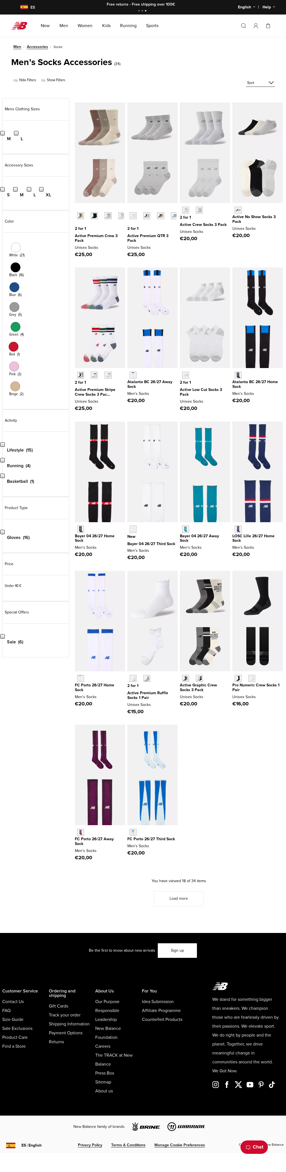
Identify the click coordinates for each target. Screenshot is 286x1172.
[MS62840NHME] (80, 678)
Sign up (177, 950)
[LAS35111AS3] (199, 678)
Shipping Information (69, 1024)
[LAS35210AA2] (108, 375)
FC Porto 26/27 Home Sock (94, 687)
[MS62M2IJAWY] (80, 832)
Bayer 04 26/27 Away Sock (199, 538)
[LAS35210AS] (80, 375)
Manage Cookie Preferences (179, 1145)
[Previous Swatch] (77, 209)
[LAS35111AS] (185, 678)
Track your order (64, 1015)
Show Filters (55, 80)
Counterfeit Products (162, 1019)
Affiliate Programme (161, 1010)
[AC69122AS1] (160, 215)
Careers (102, 1046)
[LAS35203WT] (185, 210)
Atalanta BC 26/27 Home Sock (255, 384)
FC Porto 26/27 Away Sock (94, 841)
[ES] (20, 7)
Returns (56, 1042)
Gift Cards (58, 1006)
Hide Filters (27, 80)
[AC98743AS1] (80, 215)
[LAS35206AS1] (238, 210)
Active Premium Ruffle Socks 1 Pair (147, 695)
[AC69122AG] (174, 215)
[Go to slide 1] (139, 11)
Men (17, 46)
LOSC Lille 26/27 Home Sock (253, 538)
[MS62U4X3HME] (80, 529)
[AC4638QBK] (238, 678)
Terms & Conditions (128, 1145)
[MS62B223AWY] (185, 529)
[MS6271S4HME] (238, 529)
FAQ (6, 1010)
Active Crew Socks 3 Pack (203, 224)
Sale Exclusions (17, 1028)
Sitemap (103, 1082)
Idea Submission (158, 1001)
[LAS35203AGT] (199, 210)
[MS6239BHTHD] (133, 529)
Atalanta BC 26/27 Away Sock (149, 384)
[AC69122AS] (146, 215)
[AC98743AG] (108, 215)
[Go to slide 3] (146, 11)
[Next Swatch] (77, 224)
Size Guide (12, 1019)
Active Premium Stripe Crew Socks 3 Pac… (95, 392)
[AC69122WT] (133, 215)
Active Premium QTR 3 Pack (147, 238)
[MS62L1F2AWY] (133, 375)
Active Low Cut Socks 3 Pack (201, 392)
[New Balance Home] (21, 26)
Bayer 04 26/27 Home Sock (95, 538)
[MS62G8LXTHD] (133, 832)
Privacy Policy (90, 1145)
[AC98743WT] (122, 215)
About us (104, 1091)
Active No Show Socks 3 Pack (254, 219)
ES (32, 1145)
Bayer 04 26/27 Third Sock (151, 543)
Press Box (104, 1073)
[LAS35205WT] (185, 375)
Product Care (15, 1037)
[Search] (243, 25)
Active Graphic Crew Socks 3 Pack (198, 687)
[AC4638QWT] (251, 678)
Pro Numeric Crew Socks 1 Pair (256, 687)
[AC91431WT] (133, 678)
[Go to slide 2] (143, 11)
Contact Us (13, 1001)
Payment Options (65, 1033)
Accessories (37, 46)
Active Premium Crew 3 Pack (96, 238)
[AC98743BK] (94, 215)
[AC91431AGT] (146, 678)
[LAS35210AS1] (94, 375)
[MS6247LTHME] (238, 375)
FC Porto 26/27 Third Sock (151, 839)
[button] (255, 25)
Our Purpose (107, 1001)
